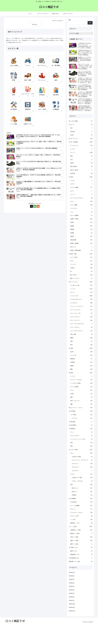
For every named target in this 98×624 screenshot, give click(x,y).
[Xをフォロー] (31, 206)
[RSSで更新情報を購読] (38, 206)
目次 (33, 24)
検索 (70, 19)
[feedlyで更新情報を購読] (34, 206)
